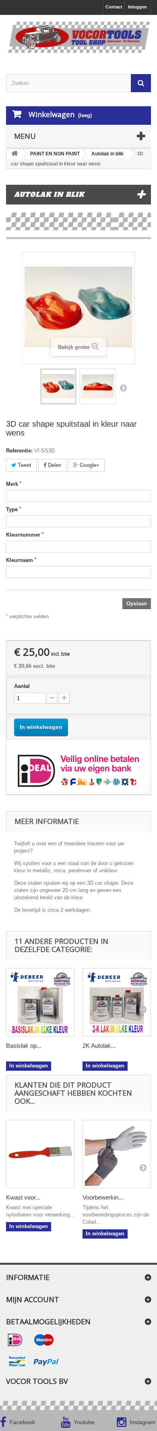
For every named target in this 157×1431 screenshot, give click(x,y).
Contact (113, 6)
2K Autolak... (99, 1045)
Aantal (22, 686)
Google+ (88, 465)
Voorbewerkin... (103, 1197)
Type (13, 509)
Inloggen (137, 6)
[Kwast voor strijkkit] (40, 1154)
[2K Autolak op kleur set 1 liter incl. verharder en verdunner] (117, 1002)
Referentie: (19, 451)
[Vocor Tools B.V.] (78, 37)
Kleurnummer (24, 534)
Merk (13, 484)
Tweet (23, 465)
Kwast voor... (23, 1197)
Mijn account (32, 1299)
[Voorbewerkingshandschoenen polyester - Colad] (117, 1154)
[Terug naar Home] (14, 154)
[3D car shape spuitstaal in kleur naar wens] (58, 386)
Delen (53, 465)
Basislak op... (23, 1045)
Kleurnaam (21, 560)
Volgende (123, 388)
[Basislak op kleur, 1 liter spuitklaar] (40, 1002)
